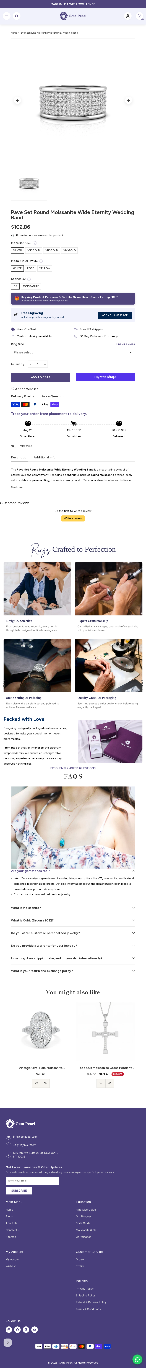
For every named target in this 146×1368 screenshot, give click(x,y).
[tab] (19, 458)
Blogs (9, 1216)
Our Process (84, 1216)
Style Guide (83, 1223)
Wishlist (11, 1266)
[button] (139, 16)
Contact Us (13, 1230)
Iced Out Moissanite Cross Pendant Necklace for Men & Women (40, 1068)
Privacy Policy (84, 1288)
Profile (80, 1266)
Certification (84, 1237)
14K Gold (51, 250)
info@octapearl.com (25, 1136)
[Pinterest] (26, 1329)
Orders (80, 1259)
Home (14, 32)
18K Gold (69, 250)
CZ (15, 286)
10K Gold (33, 250)
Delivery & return (23, 396)
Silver (17, 250)
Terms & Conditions (88, 1309)
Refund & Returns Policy (91, 1302)
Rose (30, 268)
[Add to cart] (105, 1080)
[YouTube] (34, 1329)
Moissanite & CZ (86, 1230)
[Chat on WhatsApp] (137, 1359)
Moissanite (31, 286)
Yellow (44, 268)
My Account (13, 1259)
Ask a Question (53, 396)
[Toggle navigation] (7, 16)
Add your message (115, 315)
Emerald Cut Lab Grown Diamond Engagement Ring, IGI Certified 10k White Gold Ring (105, 1068)
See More (17, 487)
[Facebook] (17, 1329)
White (17, 268)
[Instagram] (9, 1329)
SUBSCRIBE (19, 1190)
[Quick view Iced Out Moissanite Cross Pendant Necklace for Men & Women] (45, 1083)
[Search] (16, 16)
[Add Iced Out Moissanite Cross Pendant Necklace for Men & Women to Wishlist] (36, 1083)
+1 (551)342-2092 (24, 1145)
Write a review (73, 518)
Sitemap (11, 1237)
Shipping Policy (85, 1295)
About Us (11, 1223)
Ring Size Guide (125, 343)
